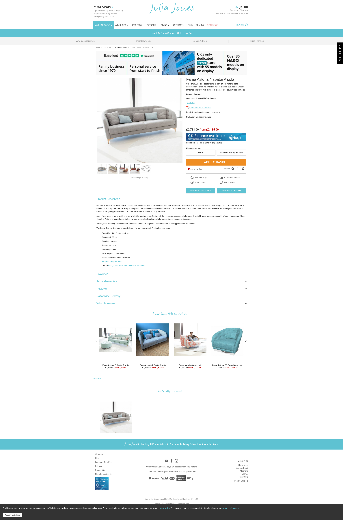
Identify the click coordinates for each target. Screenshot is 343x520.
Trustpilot (190, 103)
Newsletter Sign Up (103, 474)
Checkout (244, 10)
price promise (201, 182)
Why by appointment (85, 41)
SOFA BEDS (137, 25)
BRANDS (200, 25)
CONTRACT (177, 25)
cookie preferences (230, 508)
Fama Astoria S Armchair (190, 365)
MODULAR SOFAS (102, 25)
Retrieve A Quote (224, 13)
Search (240, 25)
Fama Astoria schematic (200, 107)
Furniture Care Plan (103, 462)
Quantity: (226, 168)
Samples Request (202, 178)
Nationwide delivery (232, 178)
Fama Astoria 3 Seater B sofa (115, 365)
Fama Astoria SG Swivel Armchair (227, 365)
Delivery (98, 466)
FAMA (190, 25)
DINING (164, 25)
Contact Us (243, 461)
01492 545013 (241, 481)
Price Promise (257, 41)
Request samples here (112, 261)
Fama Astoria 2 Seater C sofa (152, 365)
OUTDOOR (151, 25)
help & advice (229, 182)
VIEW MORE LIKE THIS (231, 190)
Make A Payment (241, 13)
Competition (100, 470)
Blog (97, 458)
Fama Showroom (143, 41)
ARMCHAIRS (120, 25)
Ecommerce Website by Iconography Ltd (171, 504)
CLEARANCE (212, 25)
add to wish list (196, 169)
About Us (99, 454)
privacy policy (164, 508)
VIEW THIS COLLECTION (200, 190)
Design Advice (200, 41)
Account (234, 10)
